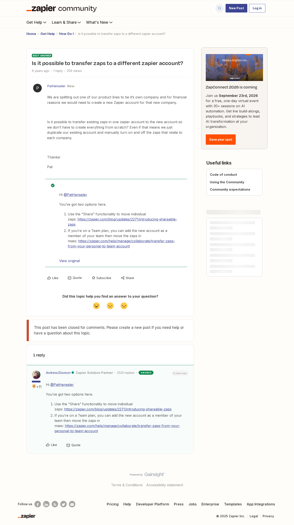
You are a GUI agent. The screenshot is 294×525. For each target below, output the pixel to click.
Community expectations (230, 189)
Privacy (268, 516)
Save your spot (220, 139)
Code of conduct (223, 174)
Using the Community (227, 182)
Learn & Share (64, 22)
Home (31, 34)
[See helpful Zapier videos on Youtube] (72, 504)
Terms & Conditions (127, 485)
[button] (236, 8)
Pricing (113, 504)
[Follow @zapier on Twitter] (63, 504)
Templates (233, 504)
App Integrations (261, 504)
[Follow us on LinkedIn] (46, 504)
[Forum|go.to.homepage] (62, 8)
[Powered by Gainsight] (147, 475)
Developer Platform (152, 504)
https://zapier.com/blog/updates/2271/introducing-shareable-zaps (118, 409)
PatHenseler (56, 86)
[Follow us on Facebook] (37, 504)
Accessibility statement (164, 485)
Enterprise (210, 504)
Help (127, 504)
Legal (254, 516)
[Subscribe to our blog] (55, 504)
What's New (97, 22)
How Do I (66, 34)
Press (179, 504)
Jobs (193, 504)
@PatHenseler (75, 195)
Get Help (34, 22)
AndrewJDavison (58, 373)
